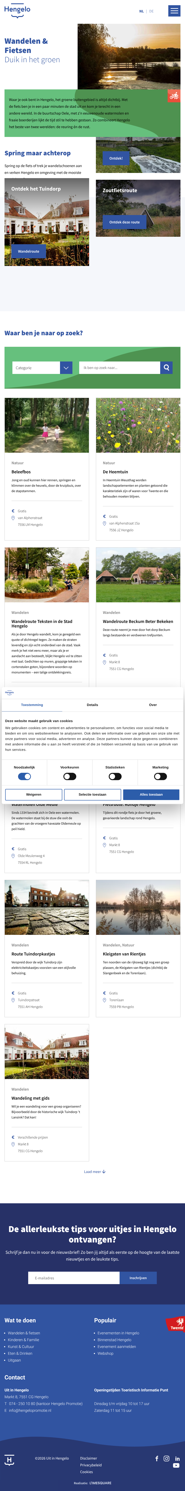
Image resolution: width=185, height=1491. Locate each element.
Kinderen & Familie (23, 1340)
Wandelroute (28, 251)
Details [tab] (92, 705)
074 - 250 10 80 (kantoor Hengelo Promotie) (46, 1404)
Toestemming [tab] (32, 705)
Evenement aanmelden (117, 1347)
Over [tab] (153, 705)
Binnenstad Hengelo (115, 1340)
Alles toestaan (151, 795)
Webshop (105, 1353)
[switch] (69, 776)
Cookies (86, 1471)
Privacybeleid (91, 1464)
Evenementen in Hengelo (118, 1333)
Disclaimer (88, 1458)
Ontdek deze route (124, 222)
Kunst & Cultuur (21, 1347)
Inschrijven (138, 1278)
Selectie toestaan (92, 795)
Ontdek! (116, 158)
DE (151, 11)
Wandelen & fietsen (24, 1333)
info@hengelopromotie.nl (30, 1410)
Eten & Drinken (20, 1353)
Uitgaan (14, 1360)
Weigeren (33, 795)
